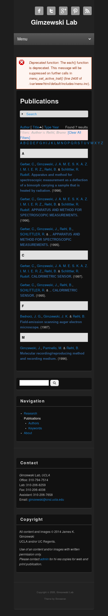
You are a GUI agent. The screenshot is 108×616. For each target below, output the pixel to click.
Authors (33, 423)
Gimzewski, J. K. (56, 316)
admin (44, 559)
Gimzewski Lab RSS (87, 11)
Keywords (35, 428)
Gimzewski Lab (65, 592)
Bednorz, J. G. (30, 316)
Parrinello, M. (52, 347)
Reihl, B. (50, 169)
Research (30, 413)
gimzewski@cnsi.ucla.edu (46, 499)
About (28, 433)
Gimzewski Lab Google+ (63, 11)
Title (36, 127)
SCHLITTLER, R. (32, 234)
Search (31, 114)
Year (55, 127)
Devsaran (61, 598)
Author (25, 127)
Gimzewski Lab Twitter (51, 11)
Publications (32, 418)
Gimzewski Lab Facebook (39, 11)
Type (47, 127)
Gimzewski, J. (47, 228)
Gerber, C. (27, 164)
